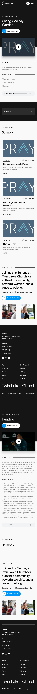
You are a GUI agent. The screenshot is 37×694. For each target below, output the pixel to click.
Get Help (22, 368)
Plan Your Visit (24, 365)
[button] (18, 111)
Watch (4, 365)
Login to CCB (6, 353)
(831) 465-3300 (7, 346)
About (4, 375)
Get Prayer (23, 372)
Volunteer (23, 375)
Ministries (5, 368)
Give (3, 379)
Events (4, 372)
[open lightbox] (18, 47)
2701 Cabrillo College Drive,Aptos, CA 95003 (11, 338)
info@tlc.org (6, 350)
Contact (22, 379)
